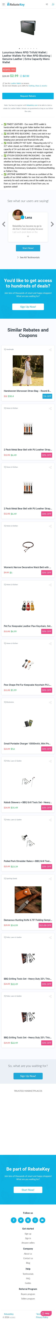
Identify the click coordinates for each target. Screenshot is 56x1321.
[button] (50, 349)
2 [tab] (22, 48)
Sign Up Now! (28, 306)
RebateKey (8, 1314)
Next (52, 224)
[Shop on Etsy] (28, 1136)
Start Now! (28, 248)
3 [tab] (25, 48)
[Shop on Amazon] (28, 1113)
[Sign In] (49, 4)
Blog (28, 1263)
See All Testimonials (29, 257)
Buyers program (28, 1294)
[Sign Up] (53, 4)
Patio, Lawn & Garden (14, 761)
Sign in (28, 1238)
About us (28, 1254)
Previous (3, 224)
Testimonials (28, 1274)
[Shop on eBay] (28, 1124)
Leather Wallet (16, 83)
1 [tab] (19, 48)
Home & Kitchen (12, 408)
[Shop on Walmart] (28, 1102)
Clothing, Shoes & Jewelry (38, 86)
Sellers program (28, 1298)
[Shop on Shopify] (28, 1147)
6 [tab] (33, 48)
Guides (28, 1283)
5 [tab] (30, 48)
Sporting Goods (11, 878)
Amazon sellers (28, 1243)
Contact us (28, 1258)
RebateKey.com (32, 105)
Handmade (10, 349)
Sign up (28, 1234)
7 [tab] (36, 48)
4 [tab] (28, 48)
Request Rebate (28, 96)
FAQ (28, 1278)
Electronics (10, 702)
